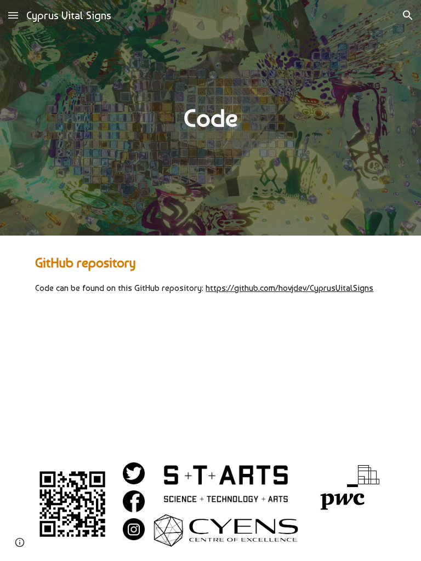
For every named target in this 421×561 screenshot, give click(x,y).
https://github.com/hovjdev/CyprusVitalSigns (289, 288)
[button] (13, 15)
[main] (210, 118)
